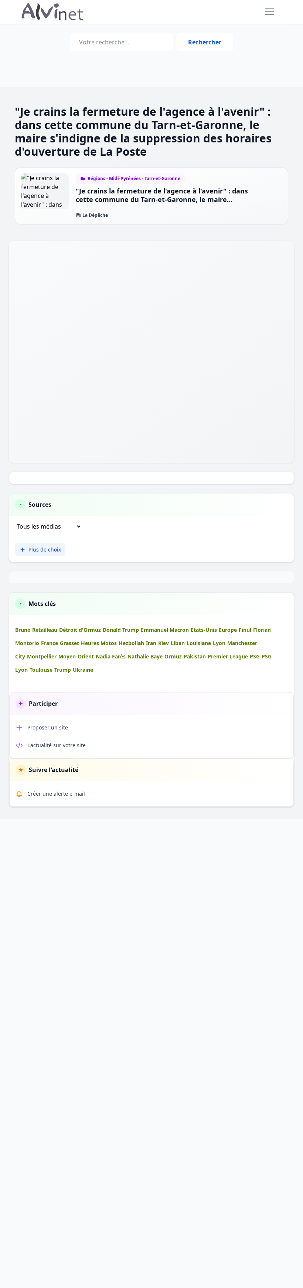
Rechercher (204, 42)
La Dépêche (95, 215)
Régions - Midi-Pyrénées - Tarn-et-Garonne (134, 179)
